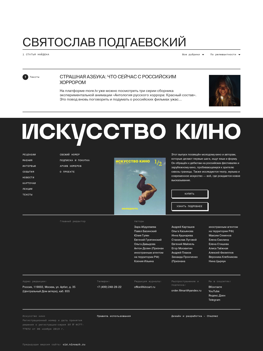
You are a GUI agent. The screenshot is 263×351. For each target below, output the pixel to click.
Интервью (29, 166)
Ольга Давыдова (144, 244)
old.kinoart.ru (74, 344)
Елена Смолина (219, 240)
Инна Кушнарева (182, 235)
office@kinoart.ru (144, 287)
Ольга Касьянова (182, 231)
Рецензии (29, 154)
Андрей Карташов (183, 227)
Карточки (29, 183)
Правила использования (114, 316)
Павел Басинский (145, 231)
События (28, 171)
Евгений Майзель (183, 244)
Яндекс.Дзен (217, 296)
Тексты (34, 77)
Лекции (28, 189)
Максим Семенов (220, 235)
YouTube (214, 291)
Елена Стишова (219, 244)
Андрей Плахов (181, 253)
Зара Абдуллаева (145, 227)
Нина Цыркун (217, 261)
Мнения (28, 160)
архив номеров (70, 166)
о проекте (67, 171)
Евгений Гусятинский (148, 240)
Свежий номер (70, 154)
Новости (28, 177)
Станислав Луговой (184, 240)
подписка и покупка (75, 160)
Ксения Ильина (144, 261)
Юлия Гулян (141, 235)
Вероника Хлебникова (223, 257)
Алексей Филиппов (221, 253)
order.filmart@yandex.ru (186, 291)
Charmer (212, 316)
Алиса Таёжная (218, 248)
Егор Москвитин (182, 248)
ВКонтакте (215, 287)
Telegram (214, 300)
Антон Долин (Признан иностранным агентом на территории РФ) (149, 253)
